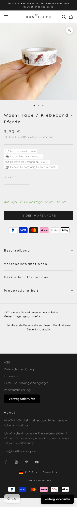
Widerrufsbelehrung (17, 390)
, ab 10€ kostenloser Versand (35, 137)
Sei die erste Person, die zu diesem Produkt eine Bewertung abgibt (38, 327)
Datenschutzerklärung (19, 369)
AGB (7, 362)
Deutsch (48, 472)
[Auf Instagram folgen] (16, 462)
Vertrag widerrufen (22, 399)
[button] (38, 326)
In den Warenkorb (38, 215)
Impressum (11, 376)
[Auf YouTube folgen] (37, 462)
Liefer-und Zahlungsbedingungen (26, 383)
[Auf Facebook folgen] (6, 462)
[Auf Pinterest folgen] (26, 462)
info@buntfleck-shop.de (20, 451)
